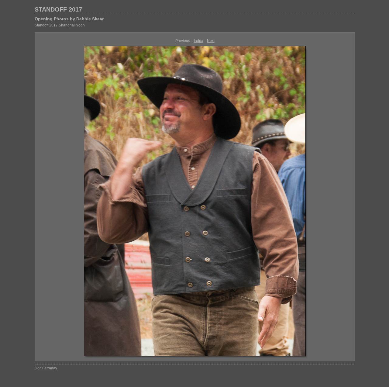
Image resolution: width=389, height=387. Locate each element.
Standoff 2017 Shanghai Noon (60, 25)
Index (198, 41)
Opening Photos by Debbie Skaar (69, 18)
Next (211, 41)
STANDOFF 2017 (58, 9)
